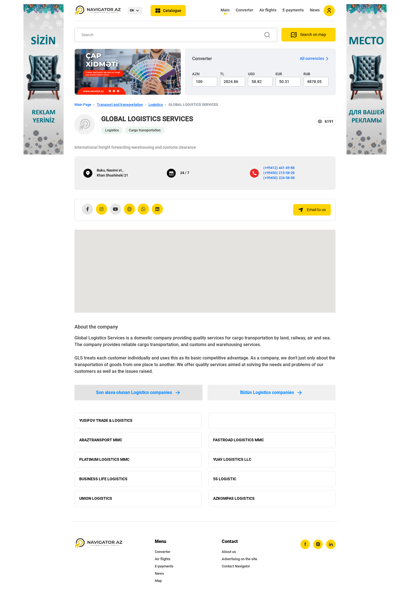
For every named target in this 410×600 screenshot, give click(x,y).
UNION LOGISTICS (95, 498)
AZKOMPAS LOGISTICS (234, 498)
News (315, 10)
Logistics (155, 104)
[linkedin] (331, 544)
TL (222, 74)
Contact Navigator (236, 566)
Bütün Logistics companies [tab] (267, 392)
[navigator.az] (98, 543)
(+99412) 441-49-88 (279, 168)
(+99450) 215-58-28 (279, 173)
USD (251, 74)
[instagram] (318, 544)
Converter (244, 10)
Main (225, 10)
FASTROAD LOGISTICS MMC (238, 440)
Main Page (82, 104)
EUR (279, 74)
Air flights (267, 10)
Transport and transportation (120, 104)
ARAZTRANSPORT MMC (100, 440)
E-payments (293, 10)
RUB (306, 74)
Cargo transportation (145, 130)
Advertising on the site (239, 559)
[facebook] (305, 544)
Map (158, 581)
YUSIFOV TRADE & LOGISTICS (105, 420)
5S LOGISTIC (224, 479)
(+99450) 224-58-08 (279, 178)
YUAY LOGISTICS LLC (232, 459)
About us (229, 552)
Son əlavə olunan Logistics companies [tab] (134, 392)
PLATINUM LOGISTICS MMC (104, 459)
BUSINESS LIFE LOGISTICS (103, 479)
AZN (195, 74)
